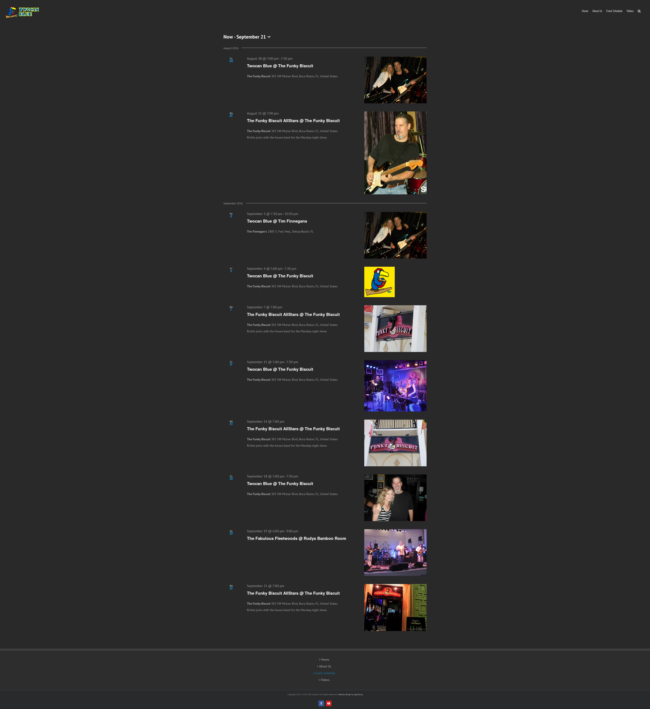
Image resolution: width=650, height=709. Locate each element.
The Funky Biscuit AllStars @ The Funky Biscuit (293, 120)
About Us (325, 666)
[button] (639, 10)
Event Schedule (325, 673)
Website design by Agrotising (350, 694)
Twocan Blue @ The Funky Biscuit (280, 65)
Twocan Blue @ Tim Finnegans (277, 221)
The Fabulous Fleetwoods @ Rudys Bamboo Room (296, 538)
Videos (325, 680)
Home (325, 659)
